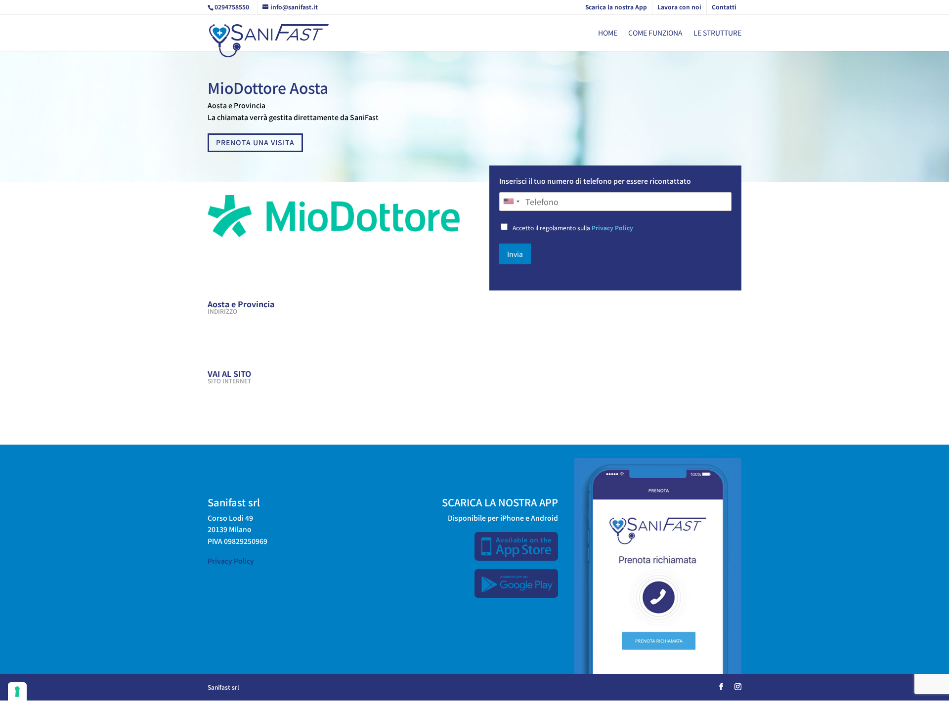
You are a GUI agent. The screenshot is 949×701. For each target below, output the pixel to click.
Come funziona (655, 33)
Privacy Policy (612, 227)
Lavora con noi (679, 6)
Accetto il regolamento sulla (573, 227)
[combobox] (511, 201)
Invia (515, 254)
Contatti (724, 6)
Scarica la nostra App (616, 6)
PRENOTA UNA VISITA (255, 142)
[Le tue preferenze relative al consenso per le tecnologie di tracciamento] (17, 691)
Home (607, 33)
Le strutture (717, 33)
